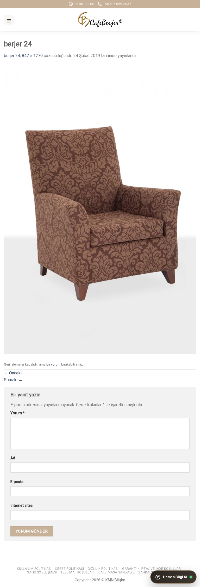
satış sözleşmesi (42, 572)
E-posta (16, 482)
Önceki (13, 372)
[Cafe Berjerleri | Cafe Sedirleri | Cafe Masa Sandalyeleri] (100, 20)
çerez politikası (69, 569)
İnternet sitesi (21, 505)
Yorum (17, 413)
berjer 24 (12, 55)
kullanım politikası (34, 569)
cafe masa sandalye (116, 572)
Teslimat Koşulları (78, 572)
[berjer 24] (100, 209)
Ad (12, 458)
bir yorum (53, 364)
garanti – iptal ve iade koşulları (152, 569)
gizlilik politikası (103, 569)
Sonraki (13, 379)
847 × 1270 (32, 55)
